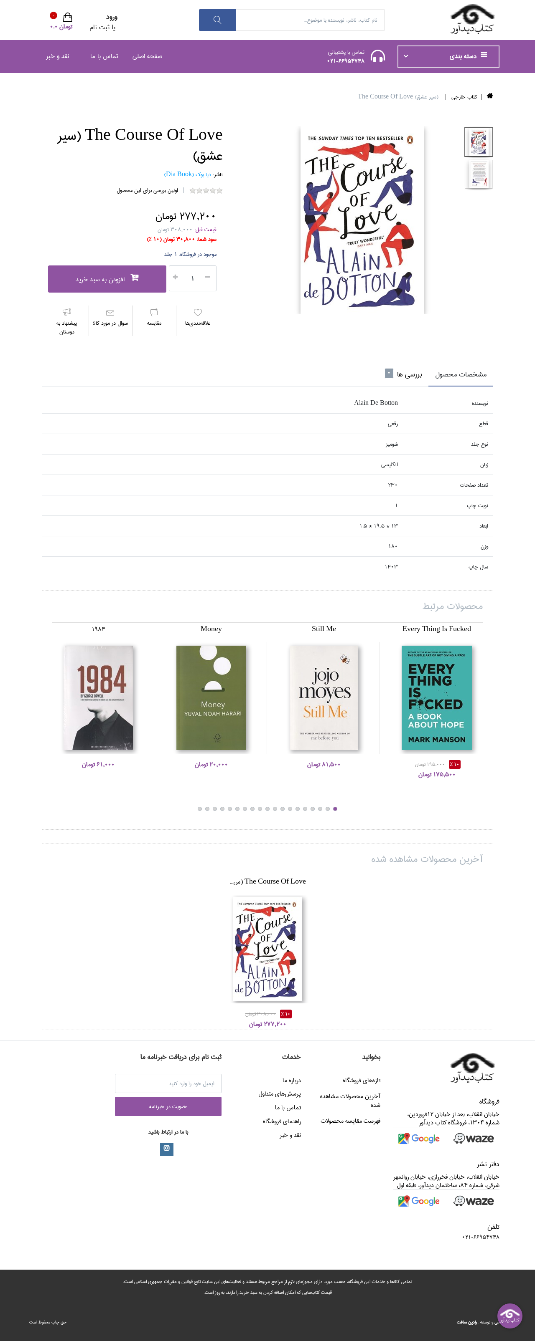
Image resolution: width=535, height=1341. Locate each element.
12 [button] (252, 809)
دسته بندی (464, 56)
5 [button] (305, 809)
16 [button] (222, 809)
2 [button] (328, 809)
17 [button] (215, 809)
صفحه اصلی (147, 56)
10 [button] (267, 809)
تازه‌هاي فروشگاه (361, 1080)
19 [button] (200, 809)
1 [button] (335, 809)
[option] (362, 220)
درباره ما (292, 1080)
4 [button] (313, 809)
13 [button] (245, 809)
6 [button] (298, 809)
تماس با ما (104, 56)
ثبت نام (99, 27)
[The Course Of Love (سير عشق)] (362, 220)
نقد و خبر (57, 56)
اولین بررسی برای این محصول (147, 190)
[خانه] (490, 97)
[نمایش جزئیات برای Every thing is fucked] (437, 698)
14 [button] (237, 809)
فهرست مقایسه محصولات (350, 1121)
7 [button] (290, 809)
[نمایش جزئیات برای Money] (211, 698)
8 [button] (282, 809)
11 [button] (260, 809)
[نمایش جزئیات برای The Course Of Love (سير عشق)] (267, 949)
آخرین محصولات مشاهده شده (350, 1100)
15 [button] (230, 809)
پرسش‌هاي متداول (279, 1093)
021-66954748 (345, 61)
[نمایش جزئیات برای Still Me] (324, 698)
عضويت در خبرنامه (168, 1106)
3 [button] (320, 809)
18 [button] (207, 809)
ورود (111, 17)
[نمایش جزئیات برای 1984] (98, 698)
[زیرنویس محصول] (479, 142)
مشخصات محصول (461, 374)
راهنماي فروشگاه (282, 1121)
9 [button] (275, 809)
